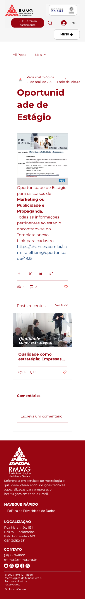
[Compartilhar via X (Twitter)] (30, 273)
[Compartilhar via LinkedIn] (40, 273)
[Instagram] (11, 566)
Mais (38, 55)
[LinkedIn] (17, 566)
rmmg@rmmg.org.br (20, 560)
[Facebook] (22, 566)
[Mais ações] (65, 79)
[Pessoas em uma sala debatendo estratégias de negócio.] (42, 330)
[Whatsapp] (28, 566)
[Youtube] (6, 566)
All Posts (19, 55)
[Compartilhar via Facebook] (19, 273)
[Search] (50, 23)
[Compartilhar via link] (51, 273)
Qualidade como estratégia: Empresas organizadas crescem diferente (40, 356)
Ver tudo (61, 305)
